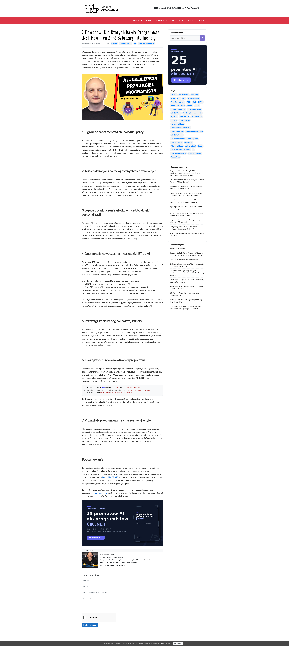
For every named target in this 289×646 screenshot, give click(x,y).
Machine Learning (194, 153)
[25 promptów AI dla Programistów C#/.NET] (122, 523)
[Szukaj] (202, 38)
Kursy (172, 20)
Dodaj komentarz (90, 625)
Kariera (114, 43)
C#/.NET (174, 95)
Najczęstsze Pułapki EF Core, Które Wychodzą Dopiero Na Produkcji (186, 281)
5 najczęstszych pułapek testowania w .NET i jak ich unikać (187, 234)
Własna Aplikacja (177, 146)
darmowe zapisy (100, 493)
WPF (184, 98)
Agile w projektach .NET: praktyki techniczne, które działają (186, 208)
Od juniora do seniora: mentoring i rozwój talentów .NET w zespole (185, 221)
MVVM (200, 102)
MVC (194, 102)
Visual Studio (184, 117)
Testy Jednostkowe (177, 102)
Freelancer (188, 142)
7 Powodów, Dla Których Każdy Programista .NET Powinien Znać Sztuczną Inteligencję (121, 35)
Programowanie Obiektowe (180, 127)
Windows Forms (194, 98)
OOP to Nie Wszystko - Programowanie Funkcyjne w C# (184, 294)
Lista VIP (148, 20)
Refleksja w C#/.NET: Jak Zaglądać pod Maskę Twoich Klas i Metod (186, 301)
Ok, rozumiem (178, 643)
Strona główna (136, 20)
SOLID (197, 106)
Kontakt (191, 20)
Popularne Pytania (177, 131)
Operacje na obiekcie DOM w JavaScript (184, 260)
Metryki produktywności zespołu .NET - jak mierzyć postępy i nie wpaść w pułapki (185, 201)
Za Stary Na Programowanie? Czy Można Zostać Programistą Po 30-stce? (187, 265)
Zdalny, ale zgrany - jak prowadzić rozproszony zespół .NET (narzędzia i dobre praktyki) (186, 194)
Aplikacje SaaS (190, 146)
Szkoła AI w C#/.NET (110, 477)
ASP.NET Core (176, 113)
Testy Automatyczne (178, 109)
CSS (178, 98)
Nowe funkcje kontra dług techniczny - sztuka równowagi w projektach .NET (186, 214)
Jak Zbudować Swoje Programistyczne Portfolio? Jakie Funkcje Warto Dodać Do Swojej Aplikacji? (187, 273)
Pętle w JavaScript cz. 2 (178, 248)
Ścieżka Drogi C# (161, 20)
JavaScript (195, 95)
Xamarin (174, 120)
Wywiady (174, 117)
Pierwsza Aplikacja (177, 124)
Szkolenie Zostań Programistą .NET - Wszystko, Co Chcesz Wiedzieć (187, 287)
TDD (188, 102)
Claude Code (175, 157)
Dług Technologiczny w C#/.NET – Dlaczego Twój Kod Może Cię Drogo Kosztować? (185, 307)
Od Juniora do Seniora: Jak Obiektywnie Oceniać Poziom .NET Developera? (187, 181)
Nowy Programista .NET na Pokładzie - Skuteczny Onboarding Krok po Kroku (184, 228)
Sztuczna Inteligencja (146, 43)
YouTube (181, 20)
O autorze (201, 20)
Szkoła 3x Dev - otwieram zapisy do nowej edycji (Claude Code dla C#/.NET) (187, 188)
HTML (173, 98)
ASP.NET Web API (177, 135)
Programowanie (125, 43)
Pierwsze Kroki (184, 120)
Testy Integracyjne (194, 109)
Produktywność (196, 117)
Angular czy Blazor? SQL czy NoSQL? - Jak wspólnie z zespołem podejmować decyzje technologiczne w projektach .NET (185, 173)
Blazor (200, 146)
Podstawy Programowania (192, 113)
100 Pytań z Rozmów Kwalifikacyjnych (184, 139)
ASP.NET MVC (184, 95)
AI (135, 43)
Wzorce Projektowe (178, 106)
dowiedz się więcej (166, 643)
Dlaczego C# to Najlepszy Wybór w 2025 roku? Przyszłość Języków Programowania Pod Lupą (186, 254)
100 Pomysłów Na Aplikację (180, 149)
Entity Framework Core (194, 131)
